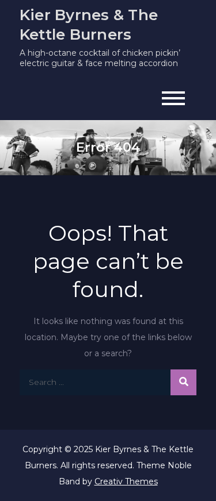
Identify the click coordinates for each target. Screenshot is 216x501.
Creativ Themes (126, 481)
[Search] (183, 382)
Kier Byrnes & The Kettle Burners (89, 25)
